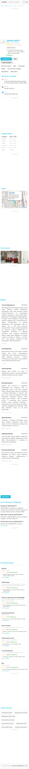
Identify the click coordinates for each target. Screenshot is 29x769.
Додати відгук (14, 71)
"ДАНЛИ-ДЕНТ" (11, 192)
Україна (2, 5)
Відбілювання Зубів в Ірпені (8, 716)
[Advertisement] (14, 24)
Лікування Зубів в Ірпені (21, 727)
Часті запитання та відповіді (14, 68)
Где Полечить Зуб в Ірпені (8, 720)
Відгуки (3, 68)
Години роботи (4, 71)
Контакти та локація (6, 66)
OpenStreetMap (24, 207)
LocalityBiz (4, 2)
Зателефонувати (6, 59)
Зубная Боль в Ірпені (21, 723)
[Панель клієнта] (27, 2)
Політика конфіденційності (18, 765)
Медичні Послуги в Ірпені (21, 712)
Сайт (15, 59)
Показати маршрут (7, 62)
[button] (15, 202)
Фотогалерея (21, 66)
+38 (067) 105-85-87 (9, 88)
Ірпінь (15, 5)
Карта (14, 66)
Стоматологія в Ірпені (7, 712)
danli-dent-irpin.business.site (11, 94)
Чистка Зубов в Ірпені (7, 727)
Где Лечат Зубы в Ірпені (7, 723)
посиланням (4, 525)
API (26, 765)
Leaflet (18, 207)
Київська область (8, 5)
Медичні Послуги (11, 47)
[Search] (24, 2)
